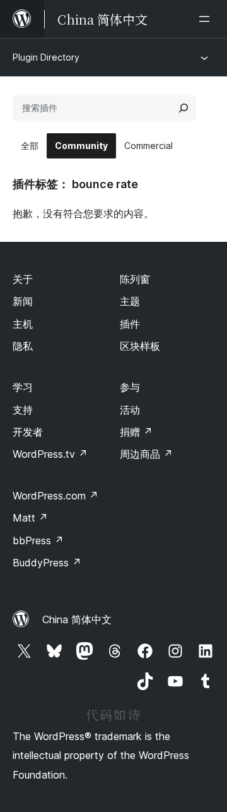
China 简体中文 (77, 619)
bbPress (38, 540)
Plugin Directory (46, 57)
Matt (30, 517)
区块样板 (140, 346)
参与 (130, 387)
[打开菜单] (207, 19)
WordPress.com (55, 495)
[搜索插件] (183, 108)
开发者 (28, 432)
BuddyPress (47, 562)
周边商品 (146, 454)
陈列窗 (135, 279)
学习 (23, 387)
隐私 (23, 346)
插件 (130, 324)
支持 (23, 409)
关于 (23, 279)
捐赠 (136, 432)
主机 (23, 324)
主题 (130, 301)
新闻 (23, 301)
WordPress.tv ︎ (50, 454)
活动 (130, 409)
